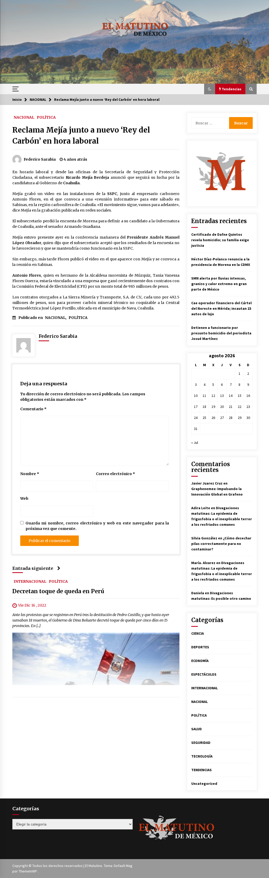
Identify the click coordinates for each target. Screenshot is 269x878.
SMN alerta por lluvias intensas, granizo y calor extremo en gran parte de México (219, 284)
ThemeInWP (28, 871)
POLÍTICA (46, 117)
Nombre (29, 473)
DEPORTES (200, 647)
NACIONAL (24, 117)
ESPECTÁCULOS (203, 674)
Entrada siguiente (32, 568)
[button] (209, 89)
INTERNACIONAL (30, 581)
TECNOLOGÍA (202, 756)
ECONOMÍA (200, 660)
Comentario (33, 409)
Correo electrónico (115, 473)
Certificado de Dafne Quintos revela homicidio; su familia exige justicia (220, 240)
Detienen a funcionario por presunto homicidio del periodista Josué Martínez (221, 333)
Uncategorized (204, 783)
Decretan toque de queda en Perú (58, 591)
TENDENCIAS (201, 769)
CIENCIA (197, 633)
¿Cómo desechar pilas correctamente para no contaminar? (221, 543)
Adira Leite (200, 508)
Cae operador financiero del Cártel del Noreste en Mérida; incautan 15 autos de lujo (221, 308)
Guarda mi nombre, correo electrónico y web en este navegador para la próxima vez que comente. (97, 526)
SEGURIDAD (200, 742)
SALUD (196, 729)
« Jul (194, 442)
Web (24, 498)
